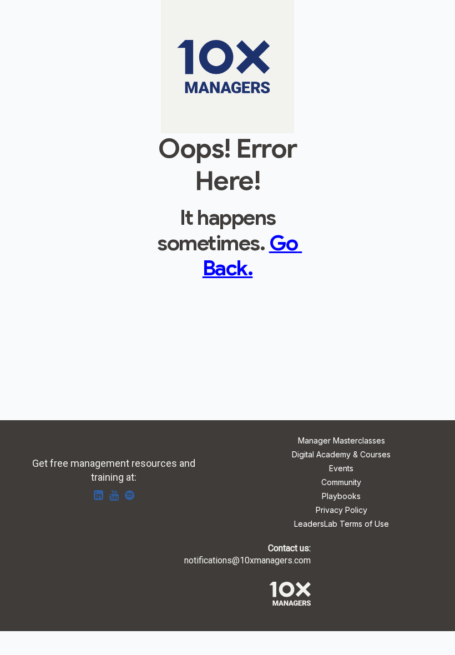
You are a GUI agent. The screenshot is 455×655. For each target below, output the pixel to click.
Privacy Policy (341, 510)
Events (341, 469)
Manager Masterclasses (341, 441)
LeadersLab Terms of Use (341, 524)
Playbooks (341, 496)
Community (341, 482)
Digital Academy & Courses (341, 455)
